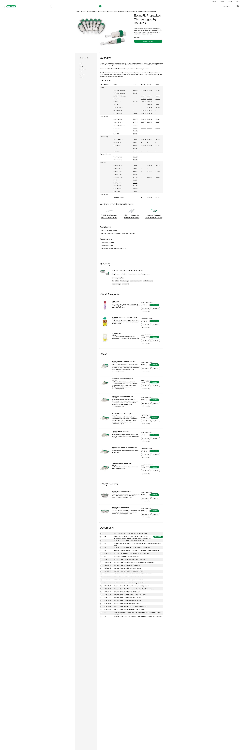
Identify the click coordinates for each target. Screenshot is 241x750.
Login (142, 302)
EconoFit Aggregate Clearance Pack (121, 463)
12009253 (149, 165)
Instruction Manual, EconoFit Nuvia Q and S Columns (127, 597)
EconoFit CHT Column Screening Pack (122, 378)
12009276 (135, 139)
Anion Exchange (116, 284)
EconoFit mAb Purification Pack (120, 431)
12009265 (149, 119)
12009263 (158, 107)
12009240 (149, 177)
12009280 (135, 185)
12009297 (158, 99)
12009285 (143, 90)
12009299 (149, 96)
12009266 (158, 119)
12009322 (143, 113)
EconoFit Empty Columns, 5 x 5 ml (121, 507)
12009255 (135, 165)
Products (83, 11)
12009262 (149, 107)
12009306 (158, 145)
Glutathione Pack (116, 333)
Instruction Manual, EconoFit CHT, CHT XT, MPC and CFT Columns (131, 606)
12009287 (158, 90)
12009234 (149, 104)
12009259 (135, 171)
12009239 (158, 197)
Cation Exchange (148, 281)
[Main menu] (2, 6)
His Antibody (115, 301)
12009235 (158, 104)
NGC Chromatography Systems (109, 230)
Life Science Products (91, 11)
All (112, 281)
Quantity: (143, 304)
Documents (81, 78)
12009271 (149, 139)
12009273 (135, 142)
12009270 (143, 139)
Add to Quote (145, 308)
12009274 (135, 119)
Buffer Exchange (124, 281)
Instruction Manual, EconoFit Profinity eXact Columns (127, 600)
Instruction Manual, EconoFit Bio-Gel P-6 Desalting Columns (129, 609)
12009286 (149, 90)
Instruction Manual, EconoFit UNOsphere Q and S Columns (129, 571)
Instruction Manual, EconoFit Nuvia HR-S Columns (127, 591)
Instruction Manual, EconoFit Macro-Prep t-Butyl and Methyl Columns (131, 585)
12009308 (135, 145)
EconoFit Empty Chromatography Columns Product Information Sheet (131, 553)
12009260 (135, 174)
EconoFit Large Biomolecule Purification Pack (124, 447)
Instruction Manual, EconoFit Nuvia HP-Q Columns (127, 565)
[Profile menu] (232, 6)
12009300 (158, 96)
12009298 (143, 96)
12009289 (135, 93)
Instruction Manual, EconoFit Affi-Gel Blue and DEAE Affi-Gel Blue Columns (133, 574)
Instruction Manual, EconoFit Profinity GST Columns (127, 603)
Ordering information (148, 41)
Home (78, 11)
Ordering (81, 66)
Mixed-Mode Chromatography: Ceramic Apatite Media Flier (129, 540)
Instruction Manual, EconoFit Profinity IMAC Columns (127, 568)
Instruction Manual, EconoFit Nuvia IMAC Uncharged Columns (130, 594)
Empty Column (82, 75)
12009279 (135, 183)
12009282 (135, 133)
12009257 (149, 171)
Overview (81, 63)
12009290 (135, 130)
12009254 (158, 165)
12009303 (158, 127)
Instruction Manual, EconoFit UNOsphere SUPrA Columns (128, 580)
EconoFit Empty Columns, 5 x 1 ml (121, 491)
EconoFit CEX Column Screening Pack (122, 396)
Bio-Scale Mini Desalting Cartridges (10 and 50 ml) (113, 248)
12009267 (143, 122)
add (101, 534)
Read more (136, 37)
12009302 (149, 127)
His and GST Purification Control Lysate (124, 317)
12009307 (135, 127)
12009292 (135, 101)
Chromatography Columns (112, 11)
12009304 (143, 145)
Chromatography (101, 11)
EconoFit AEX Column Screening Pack (122, 413)
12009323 (149, 113)
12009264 (143, 119)
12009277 (135, 156)
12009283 (135, 125)
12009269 (158, 122)
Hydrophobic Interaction (136, 281)
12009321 (135, 113)
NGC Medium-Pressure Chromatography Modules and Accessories (118, 233)
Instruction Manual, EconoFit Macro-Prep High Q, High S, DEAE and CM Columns (134, 562)
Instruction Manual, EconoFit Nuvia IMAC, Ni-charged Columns (130, 559)
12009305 (149, 145)
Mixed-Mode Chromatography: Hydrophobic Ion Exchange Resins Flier (132, 547)
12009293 (143, 101)
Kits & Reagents (82, 69)
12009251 (158, 177)
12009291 (135, 148)
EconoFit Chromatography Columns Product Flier (126, 556)
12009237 (149, 110)
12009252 (135, 177)
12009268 (149, 122)
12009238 (149, 197)
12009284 (135, 151)
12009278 (135, 159)
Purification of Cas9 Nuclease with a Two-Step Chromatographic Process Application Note (136, 550)
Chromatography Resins (107, 245)
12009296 (149, 99)
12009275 (135, 122)
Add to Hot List (146, 311)
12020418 (135, 188)
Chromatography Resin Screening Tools (127, 11)
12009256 (135, 168)
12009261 (135, 180)
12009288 (135, 90)
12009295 (143, 99)
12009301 (143, 127)
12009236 (143, 110)
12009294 (149, 101)
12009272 (158, 139)
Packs (80, 71)
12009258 (158, 171)
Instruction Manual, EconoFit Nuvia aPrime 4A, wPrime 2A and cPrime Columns (134, 588)
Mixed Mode (125, 284)
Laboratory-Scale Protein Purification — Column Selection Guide (130, 533)
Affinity (116, 281)
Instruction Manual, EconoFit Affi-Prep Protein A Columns (128, 577)
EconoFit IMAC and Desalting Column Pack (123, 361)
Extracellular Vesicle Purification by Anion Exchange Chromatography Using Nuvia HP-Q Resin (138, 616)
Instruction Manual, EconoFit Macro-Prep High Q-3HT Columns (130, 583)
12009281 (135, 191)
